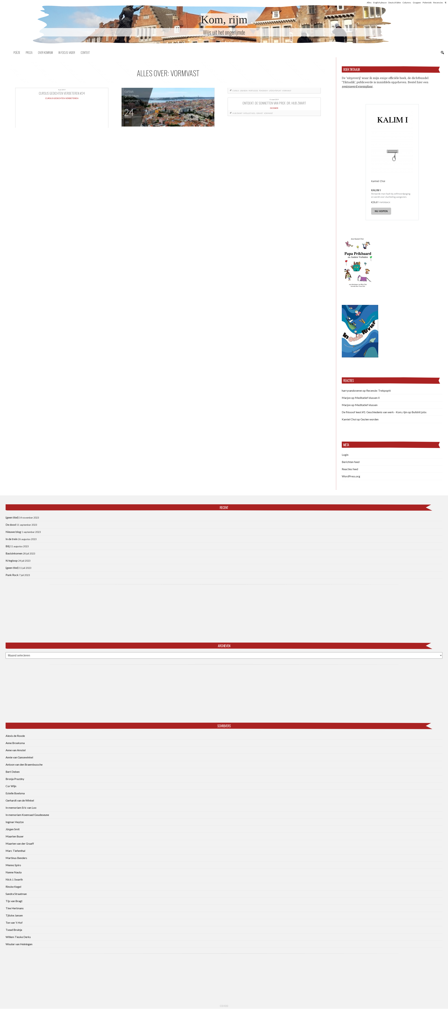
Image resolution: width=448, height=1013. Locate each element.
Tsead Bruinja (14, 929)
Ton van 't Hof (14, 922)
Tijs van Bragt (14, 901)
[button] (358, 262)
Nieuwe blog (13, 531)
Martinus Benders (16, 857)
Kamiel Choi (349, 419)
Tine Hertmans (15, 908)
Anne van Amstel (16, 750)
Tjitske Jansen (14, 915)
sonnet (259, 113)
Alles (369, 2)
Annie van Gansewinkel (19, 757)
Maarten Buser (15, 836)
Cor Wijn (11, 786)
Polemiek (427, 2)
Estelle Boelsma (15, 793)
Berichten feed (350, 461)
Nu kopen (381, 211)
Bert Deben (13, 771)
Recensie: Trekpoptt (378, 390)
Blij (8, 546)
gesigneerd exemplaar (357, 86)
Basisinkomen (14, 553)
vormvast (286, 91)
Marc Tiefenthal (15, 850)
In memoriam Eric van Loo (21, 807)
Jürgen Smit (13, 829)
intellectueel (249, 113)
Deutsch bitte (394, 2)
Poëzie (16, 52)
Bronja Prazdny (15, 778)
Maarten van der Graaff (20, 843)
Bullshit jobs (419, 412)
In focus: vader (66, 52)
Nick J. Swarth (14, 879)
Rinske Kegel (13, 886)
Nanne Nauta (14, 872)
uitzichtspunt (275, 91)
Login (345, 454)
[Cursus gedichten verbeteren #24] (168, 108)
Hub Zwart (237, 113)
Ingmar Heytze (15, 822)
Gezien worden (369, 419)
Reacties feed (350, 469)
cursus (235, 91)
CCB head (224, 1006)
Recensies (438, 2)
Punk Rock (12, 575)
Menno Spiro (13, 865)
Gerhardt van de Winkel (20, 800)
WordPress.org (351, 476)
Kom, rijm (224, 19)
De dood (11, 524)
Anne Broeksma (15, 743)
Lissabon (244, 91)
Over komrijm (45, 52)
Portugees (253, 91)
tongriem (263, 91)
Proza (29, 52)
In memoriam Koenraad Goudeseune (27, 814)
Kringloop (12, 560)
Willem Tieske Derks (18, 937)
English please (380, 2)
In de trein (12, 539)
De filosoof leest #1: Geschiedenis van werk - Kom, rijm (374, 412)
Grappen (417, 2)
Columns (406, 2)
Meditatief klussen (366, 405)
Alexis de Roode (15, 735)
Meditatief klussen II (367, 397)
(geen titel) (12, 517)
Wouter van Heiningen (19, 944)
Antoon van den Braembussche (24, 764)
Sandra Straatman (16, 893)
